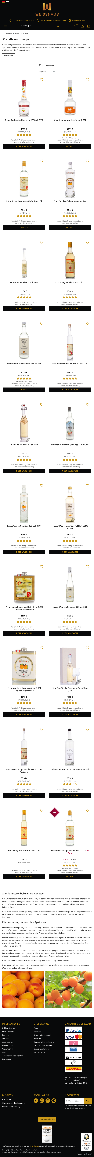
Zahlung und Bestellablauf (12, 1056)
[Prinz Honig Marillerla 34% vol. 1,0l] (69, 259)
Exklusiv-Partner (8, 1028)
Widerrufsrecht (8, 1049)
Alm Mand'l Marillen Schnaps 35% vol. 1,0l (70, 444)
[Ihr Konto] (82, 25)
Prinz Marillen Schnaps (41, 47)
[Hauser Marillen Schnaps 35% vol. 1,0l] (24, 341)
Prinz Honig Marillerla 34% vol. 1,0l (70, 282)
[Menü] (5, 25)
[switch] (86, 1148)
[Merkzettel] (76, 25)
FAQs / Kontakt (8, 1032)
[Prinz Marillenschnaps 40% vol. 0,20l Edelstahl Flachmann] (24, 665)
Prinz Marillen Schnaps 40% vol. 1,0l (70, 201)
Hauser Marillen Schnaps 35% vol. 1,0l (24, 363)
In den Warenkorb (24, 146)
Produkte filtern (48, 65)
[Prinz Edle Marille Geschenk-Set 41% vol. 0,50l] (69, 665)
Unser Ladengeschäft (42, 1035)
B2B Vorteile (7, 1099)
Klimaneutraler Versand (43, 1045)
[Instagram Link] (48, 1100)
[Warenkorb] (89, 25)
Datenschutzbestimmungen (77, 1106)
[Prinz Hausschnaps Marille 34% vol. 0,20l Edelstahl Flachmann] (24, 584)
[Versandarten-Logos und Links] (74, 1068)
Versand (5, 1038)
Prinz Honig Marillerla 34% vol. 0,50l (24, 850)
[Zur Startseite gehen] (47, 9)
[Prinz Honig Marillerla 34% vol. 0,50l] (24, 828)
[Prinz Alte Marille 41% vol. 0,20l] (24, 422)
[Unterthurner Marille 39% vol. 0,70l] (69, 97)
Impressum (6, 1059)
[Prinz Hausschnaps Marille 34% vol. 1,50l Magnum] (24, 746)
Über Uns (37, 1032)
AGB (4, 1052)
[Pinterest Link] (53, 1100)
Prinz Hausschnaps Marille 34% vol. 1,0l (24, 201)
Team (36, 1028)
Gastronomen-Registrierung (13, 1103)
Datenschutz (7, 1045)
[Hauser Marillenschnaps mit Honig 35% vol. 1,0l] (69, 503)
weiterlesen (8, 56)
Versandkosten (34, 1146)
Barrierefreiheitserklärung (44, 1042)
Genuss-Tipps (39, 1052)
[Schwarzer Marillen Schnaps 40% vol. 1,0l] (69, 746)
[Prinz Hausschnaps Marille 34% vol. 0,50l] (69, 341)
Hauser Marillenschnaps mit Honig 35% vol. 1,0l (70, 527)
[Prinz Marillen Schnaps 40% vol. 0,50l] (24, 503)
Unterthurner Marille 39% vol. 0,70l (70, 120)
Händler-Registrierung (11, 1106)
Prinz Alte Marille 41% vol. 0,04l (24, 282)
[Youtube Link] (42, 1100)
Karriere (5, 1035)
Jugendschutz (7, 1042)
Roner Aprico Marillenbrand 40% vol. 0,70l (24, 120)
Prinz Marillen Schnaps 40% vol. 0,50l (24, 526)
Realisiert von (81, 1154)
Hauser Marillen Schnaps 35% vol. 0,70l (70, 607)
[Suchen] (58, 25)
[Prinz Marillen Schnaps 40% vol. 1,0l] (69, 178)
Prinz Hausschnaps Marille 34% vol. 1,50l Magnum (24, 770)
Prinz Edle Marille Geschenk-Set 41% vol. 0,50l (69, 689)
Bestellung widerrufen (47, 1119)
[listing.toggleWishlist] (41, 80)
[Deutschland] (3, 2)
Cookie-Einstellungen (42, 1049)
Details (69, 146)
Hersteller (37, 1038)
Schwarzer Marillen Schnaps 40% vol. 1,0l (70, 769)
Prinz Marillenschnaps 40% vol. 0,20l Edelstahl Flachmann (24, 689)
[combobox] (38, 25)
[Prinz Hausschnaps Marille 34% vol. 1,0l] (24, 178)
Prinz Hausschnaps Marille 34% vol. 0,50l (69, 363)
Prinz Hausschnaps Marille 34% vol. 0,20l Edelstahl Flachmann (24, 608)
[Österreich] (7, 2)
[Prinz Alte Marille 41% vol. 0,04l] (24, 259)
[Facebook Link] (36, 1100)
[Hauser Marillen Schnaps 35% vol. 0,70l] (69, 584)
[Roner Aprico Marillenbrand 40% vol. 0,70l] (24, 97)
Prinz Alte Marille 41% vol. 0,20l (24, 444)
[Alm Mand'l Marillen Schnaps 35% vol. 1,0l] (69, 422)
